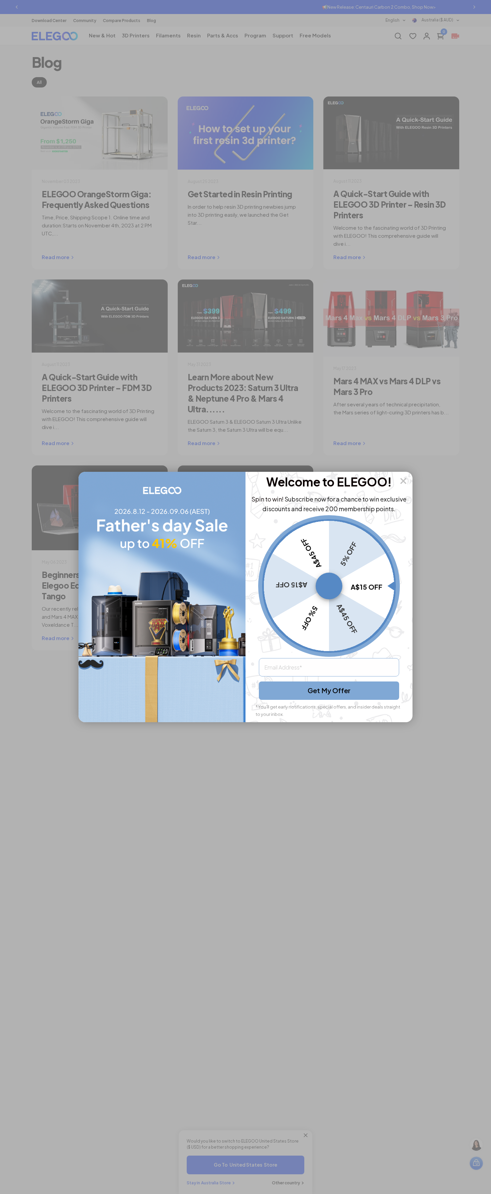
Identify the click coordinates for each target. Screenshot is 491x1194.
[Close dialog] (403, 481)
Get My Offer (329, 690)
